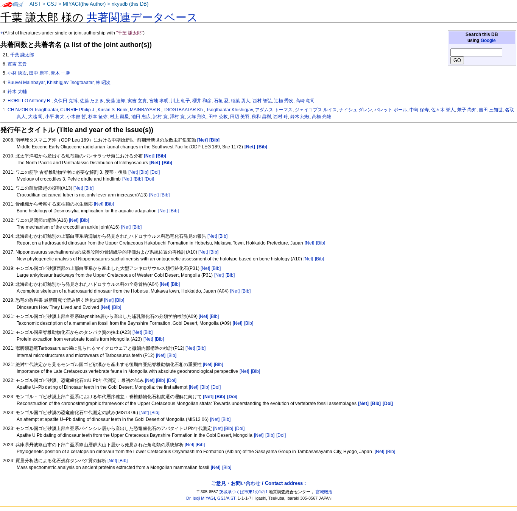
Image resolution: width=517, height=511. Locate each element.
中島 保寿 (419, 109)
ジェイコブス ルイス (316, 109)
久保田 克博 (66, 100)
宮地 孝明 (158, 100)
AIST (35, 4)
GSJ (52, 4)
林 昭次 (103, 82)
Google (488, 40)
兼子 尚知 (467, 109)
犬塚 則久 (196, 116)
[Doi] (155, 172)
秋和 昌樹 (261, 116)
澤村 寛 (177, 116)
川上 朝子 (180, 100)
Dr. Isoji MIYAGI (200, 498)
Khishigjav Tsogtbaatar (70, 82)
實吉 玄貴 (17, 64)
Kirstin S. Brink (113, 109)
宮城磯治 (324, 491)
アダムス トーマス (274, 109)
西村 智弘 (262, 100)
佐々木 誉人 (443, 109)
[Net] (133, 172)
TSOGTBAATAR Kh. (184, 109)
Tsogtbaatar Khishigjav (229, 109)
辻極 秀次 (283, 100)
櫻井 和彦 (202, 100)
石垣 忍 (221, 100)
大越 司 (35, 116)
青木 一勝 (60, 73)
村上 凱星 (119, 116)
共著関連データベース (142, 17)
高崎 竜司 (305, 100)
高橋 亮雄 (321, 116)
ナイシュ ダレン (355, 109)
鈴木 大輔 (17, 91)
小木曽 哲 (76, 116)
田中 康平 (38, 73)
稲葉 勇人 (240, 100)
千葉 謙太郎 (22, 55)
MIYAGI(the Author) (84, 4)
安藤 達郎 (115, 100)
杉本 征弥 (97, 116)
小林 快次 (17, 73)
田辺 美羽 (239, 116)
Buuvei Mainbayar (26, 82)
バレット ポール (390, 109)
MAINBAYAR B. (145, 109)
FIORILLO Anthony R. (29, 100)
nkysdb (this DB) (130, 4)
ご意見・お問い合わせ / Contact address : (258, 483)
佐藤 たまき (92, 100)
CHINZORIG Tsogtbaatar (33, 109)
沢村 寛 (160, 116)
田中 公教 (218, 116)
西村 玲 (280, 116)
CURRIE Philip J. (77, 109)
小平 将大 (54, 116)
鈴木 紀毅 (300, 116)
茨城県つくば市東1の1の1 (243, 491)
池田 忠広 (141, 116)
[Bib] (143, 172)
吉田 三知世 (491, 109)
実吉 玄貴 (137, 100)
